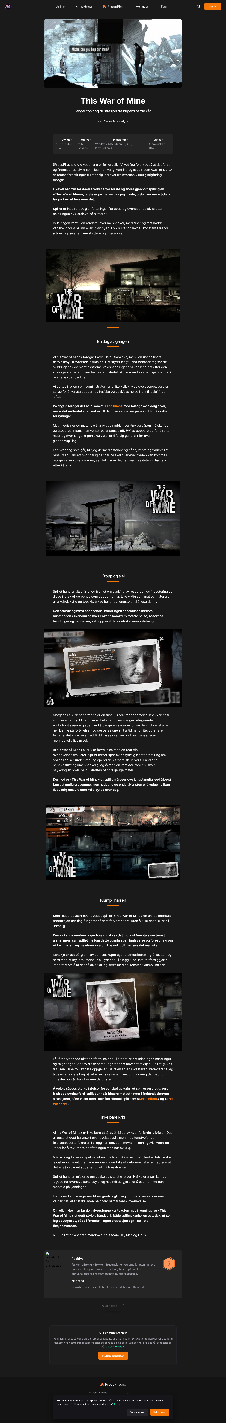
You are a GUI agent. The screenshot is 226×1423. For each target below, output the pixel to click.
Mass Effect (148, 1099)
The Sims (113, 406)
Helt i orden (159, 1412)
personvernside (115, 1346)
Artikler (61, 6)
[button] (113, 1345)
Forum (165, 6)
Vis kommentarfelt (113, 1355)
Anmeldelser (84, 6)
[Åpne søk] (198, 6)
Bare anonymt (137, 1412)
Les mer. (119, 1404)
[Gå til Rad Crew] (8, 6)
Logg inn (212, 6)
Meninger (142, 6)
